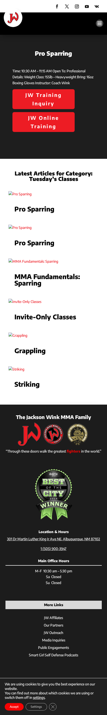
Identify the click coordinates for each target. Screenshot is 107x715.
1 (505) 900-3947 (53, 549)
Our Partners (53, 625)
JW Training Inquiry (43, 99)
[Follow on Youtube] (87, 6)
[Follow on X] (67, 6)
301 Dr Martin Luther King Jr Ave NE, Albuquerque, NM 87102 (53, 539)
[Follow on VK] (97, 6)
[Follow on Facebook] (57, 6)
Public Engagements (53, 648)
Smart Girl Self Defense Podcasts (53, 655)
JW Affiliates (53, 618)
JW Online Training (43, 122)
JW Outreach (53, 633)
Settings (36, 707)
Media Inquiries (53, 640)
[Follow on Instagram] (77, 6)
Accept (14, 707)
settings (39, 697)
